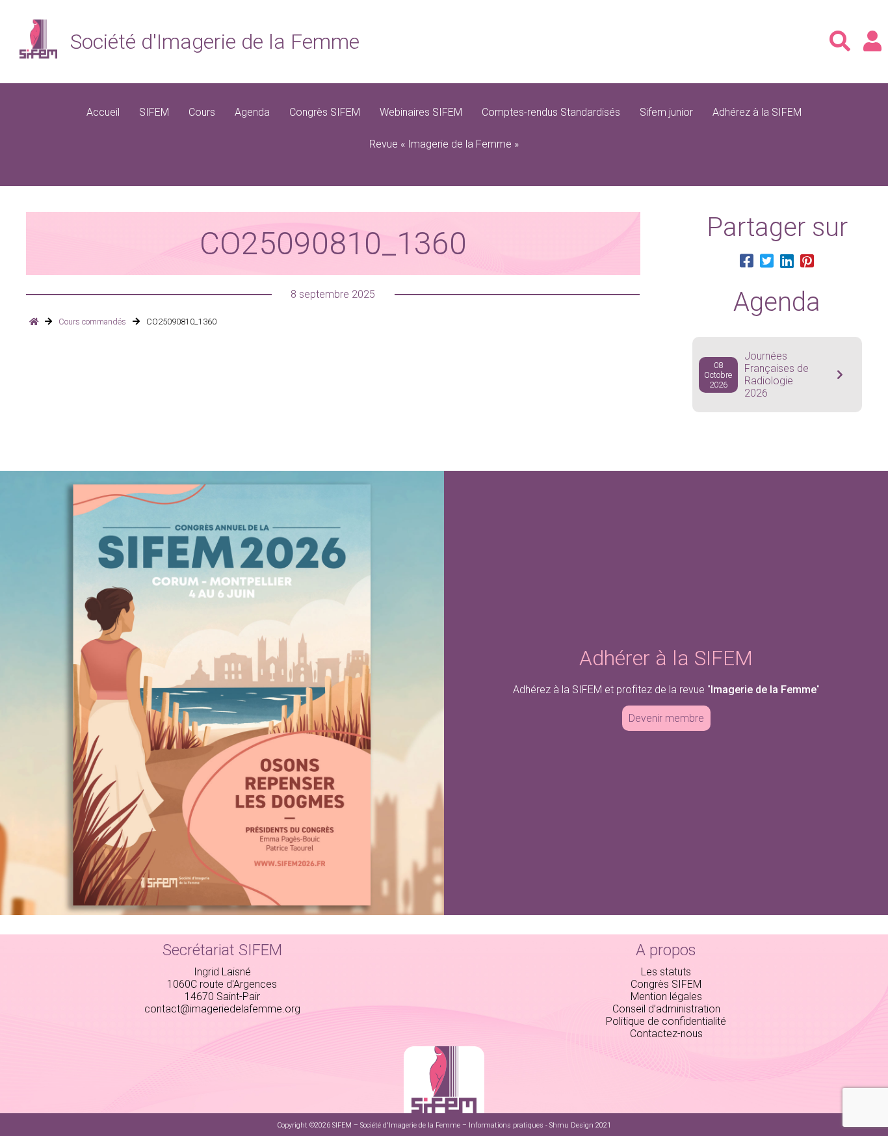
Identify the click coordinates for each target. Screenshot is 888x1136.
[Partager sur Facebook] (746, 261)
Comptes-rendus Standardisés (551, 112)
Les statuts (666, 972)
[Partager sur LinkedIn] (787, 261)
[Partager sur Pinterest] (807, 261)
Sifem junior (666, 112)
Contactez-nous (666, 1033)
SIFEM (154, 112)
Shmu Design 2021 (580, 1125)
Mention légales (666, 996)
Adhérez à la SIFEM (757, 112)
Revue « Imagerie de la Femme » (444, 144)
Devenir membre (666, 718)
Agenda (252, 112)
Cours (202, 112)
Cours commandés (92, 321)
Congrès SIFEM (324, 112)
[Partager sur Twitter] (767, 261)
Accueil (103, 112)
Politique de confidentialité (666, 1021)
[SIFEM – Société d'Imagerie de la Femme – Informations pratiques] (33, 321)
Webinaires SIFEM (421, 112)
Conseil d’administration (666, 1009)
